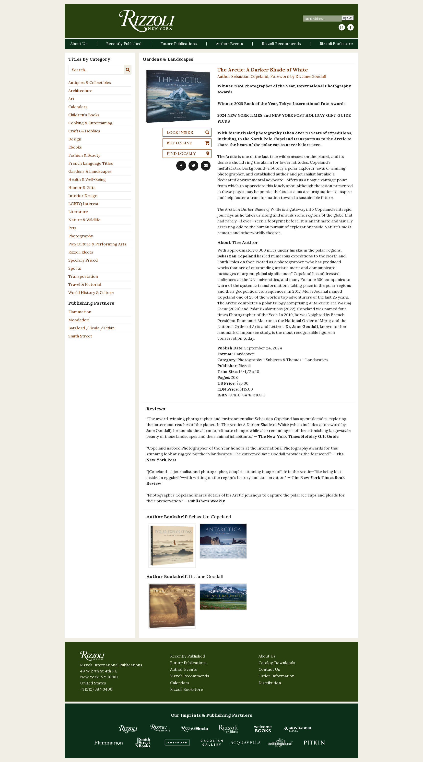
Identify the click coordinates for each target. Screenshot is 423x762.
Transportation (83, 276)
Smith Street (80, 336)
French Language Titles (90, 163)
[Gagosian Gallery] (211, 742)
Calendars (77, 106)
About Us (267, 656)
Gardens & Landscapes (90, 171)
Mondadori (78, 319)
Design (74, 139)
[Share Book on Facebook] (181, 166)
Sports (74, 268)
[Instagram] (342, 27)
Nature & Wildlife (84, 219)
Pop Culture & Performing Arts (97, 244)
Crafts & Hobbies (84, 130)
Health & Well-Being (87, 179)
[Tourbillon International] (280, 742)
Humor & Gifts (81, 187)
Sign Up (347, 18)
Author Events (183, 669)
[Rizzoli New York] (147, 21)
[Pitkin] (314, 742)
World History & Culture (91, 292)
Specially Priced (83, 260)
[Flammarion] (109, 742)
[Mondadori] (297, 729)
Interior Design (82, 195)
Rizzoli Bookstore (186, 689)
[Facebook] (350, 27)
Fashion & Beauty (84, 155)
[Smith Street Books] (143, 742)
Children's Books (83, 114)
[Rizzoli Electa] (194, 729)
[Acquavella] (246, 742)
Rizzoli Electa (80, 252)
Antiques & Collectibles (89, 82)
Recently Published (187, 656)
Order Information (276, 675)
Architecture (80, 90)
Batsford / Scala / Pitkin (91, 327)
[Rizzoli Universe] (160, 728)
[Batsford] (177, 742)
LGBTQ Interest (83, 203)
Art (71, 98)
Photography (80, 235)
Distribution (269, 682)
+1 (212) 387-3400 (96, 689)
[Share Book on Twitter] (193, 166)
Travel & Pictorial (84, 284)
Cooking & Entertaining (90, 122)
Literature (78, 211)
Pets (72, 227)
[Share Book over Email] (206, 166)
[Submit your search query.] (127, 70)
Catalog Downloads (276, 662)
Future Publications (188, 662)
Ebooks (75, 147)
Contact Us (269, 669)
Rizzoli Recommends (189, 675)
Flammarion (79, 311)
